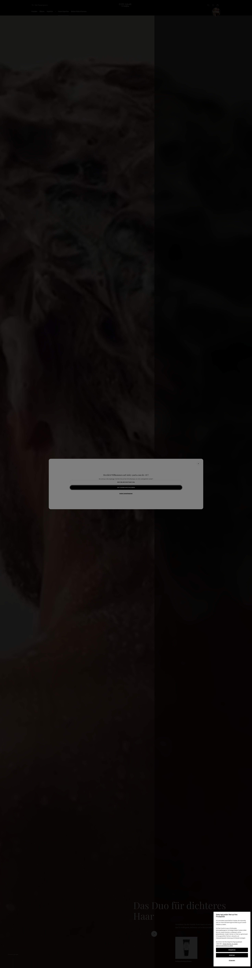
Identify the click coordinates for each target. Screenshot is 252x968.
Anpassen (232, 960)
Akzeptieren (232, 950)
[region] (232, 939)
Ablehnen (232, 955)
